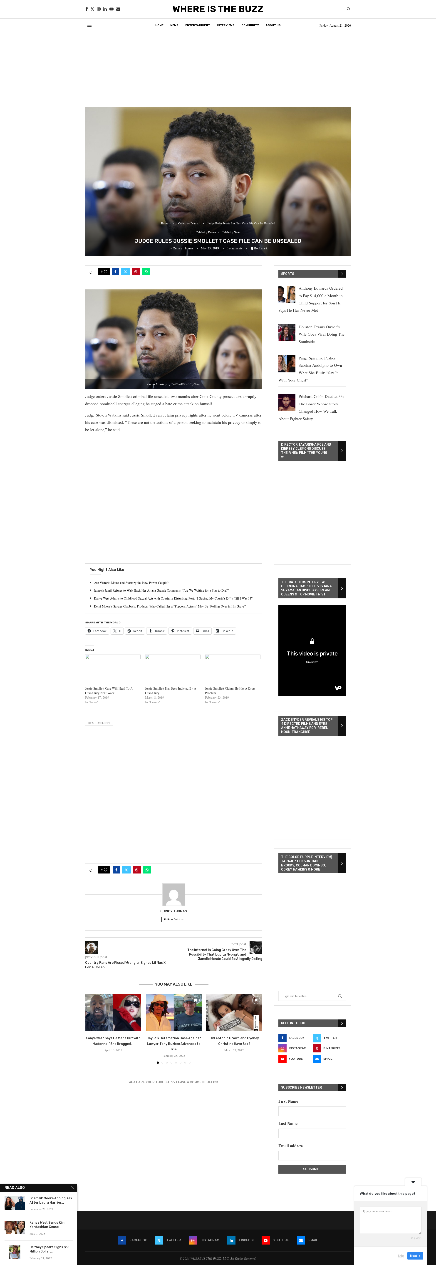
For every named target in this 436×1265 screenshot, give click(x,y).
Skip (401, 1255)
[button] (91, 1028)
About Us (273, 25)
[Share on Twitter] (125, 271)
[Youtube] (111, 9)
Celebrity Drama (188, 223)
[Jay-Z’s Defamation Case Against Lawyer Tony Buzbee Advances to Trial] (174, 1012)
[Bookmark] (135, 1000)
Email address (290, 1146)
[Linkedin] (105, 9)
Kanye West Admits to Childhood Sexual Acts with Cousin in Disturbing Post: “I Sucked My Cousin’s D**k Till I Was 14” (173, 598)
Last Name (287, 1123)
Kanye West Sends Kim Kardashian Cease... (47, 1225)
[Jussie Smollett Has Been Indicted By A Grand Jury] (173, 670)
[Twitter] (92, 9)
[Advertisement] (218, 66)
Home (159, 25)
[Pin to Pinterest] (136, 271)
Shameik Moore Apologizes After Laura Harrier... (51, 1200)
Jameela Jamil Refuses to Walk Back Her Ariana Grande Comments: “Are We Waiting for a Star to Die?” (161, 590)
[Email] (118, 9)
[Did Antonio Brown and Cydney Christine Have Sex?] (234, 1012)
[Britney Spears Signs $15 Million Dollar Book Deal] (15, 1252)
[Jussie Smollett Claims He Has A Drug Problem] (232, 670)
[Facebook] (86, 9)
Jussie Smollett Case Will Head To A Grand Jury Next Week (109, 690)
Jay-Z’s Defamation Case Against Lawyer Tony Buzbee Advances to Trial (173, 1043)
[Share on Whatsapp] (146, 271)
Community (250, 25)
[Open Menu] (89, 25)
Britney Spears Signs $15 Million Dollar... (49, 1249)
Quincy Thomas (183, 248)
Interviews (226, 25)
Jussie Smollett (99, 723)
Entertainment (197, 25)
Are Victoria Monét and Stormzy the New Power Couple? (131, 582)
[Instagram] (99, 9)
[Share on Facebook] (115, 271)
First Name (288, 1101)
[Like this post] (105, 271)
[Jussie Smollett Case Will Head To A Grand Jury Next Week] (113, 670)
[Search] (348, 9)
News (174, 25)
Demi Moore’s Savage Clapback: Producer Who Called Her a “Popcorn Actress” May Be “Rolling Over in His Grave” (170, 606)
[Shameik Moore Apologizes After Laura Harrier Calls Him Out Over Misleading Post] (15, 1203)
